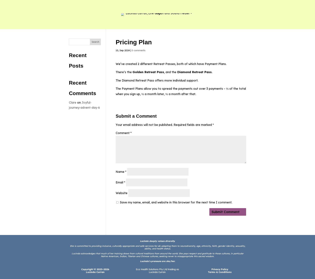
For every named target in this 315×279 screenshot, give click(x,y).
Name (121, 172)
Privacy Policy (219, 269)
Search (95, 41)
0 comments (138, 50)
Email (120, 182)
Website (121, 193)
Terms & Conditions (220, 272)
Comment (124, 133)
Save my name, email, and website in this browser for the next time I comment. (176, 202)
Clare (72, 102)
